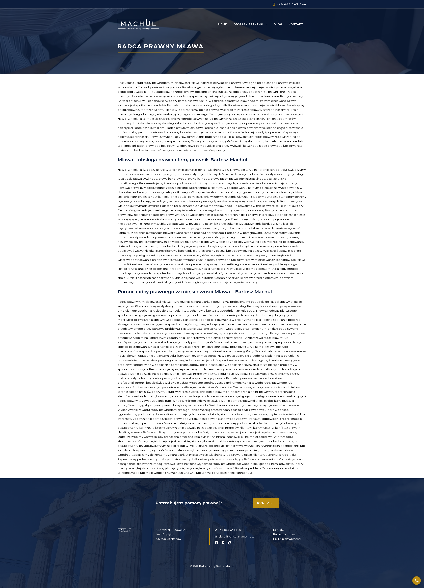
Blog (278, 24)
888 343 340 (295, 4)
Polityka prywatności (287, 538)
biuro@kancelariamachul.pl (236, 536)
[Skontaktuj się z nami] (416, 580)
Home (222, 24)
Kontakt (296, 24)
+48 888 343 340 (229, 529)
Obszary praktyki (248, 24)
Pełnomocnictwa (284, 534)
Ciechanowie (289, 405)
